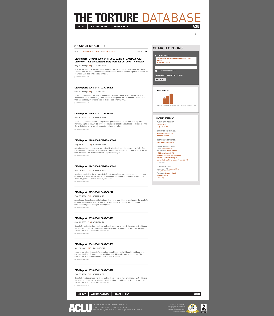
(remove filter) (167, 149)
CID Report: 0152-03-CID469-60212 (93, 192)
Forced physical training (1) (167, 158)
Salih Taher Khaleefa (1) (166, 142)
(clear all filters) (163, 62)
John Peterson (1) (163, 135)
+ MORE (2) (161, 162)
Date (97, 51)
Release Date (109, 51)
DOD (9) (165, 126)
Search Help (121, 26)
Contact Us (123, 304)
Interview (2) (164, 175)
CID (89, 66)
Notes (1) (160, 178)
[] (170, 75)
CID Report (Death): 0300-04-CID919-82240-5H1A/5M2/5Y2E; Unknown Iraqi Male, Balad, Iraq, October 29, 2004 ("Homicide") (110, 60)
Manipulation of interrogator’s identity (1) (172, 160)
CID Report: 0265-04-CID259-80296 (93, 113)
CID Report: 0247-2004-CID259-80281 (95, 166)
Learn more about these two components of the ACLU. (109, 311)
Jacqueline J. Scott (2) (165, 133)
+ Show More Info (81, 77)
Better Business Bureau (204, 308)
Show (140, 52)
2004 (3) (167, 100)
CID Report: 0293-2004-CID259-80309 (95, 140)
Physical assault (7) (166, 153)
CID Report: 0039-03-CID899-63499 (93, 270)
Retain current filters (167, 70)
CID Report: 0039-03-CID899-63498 (93, 218)
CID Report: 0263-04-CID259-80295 (93, 87)
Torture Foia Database (138, 16)
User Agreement (98, 304)
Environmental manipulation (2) (171, 155)
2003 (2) (164, 101)
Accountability (99, 26)
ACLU (166, 26)
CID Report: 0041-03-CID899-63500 (93, 244)
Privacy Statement (111, 304)
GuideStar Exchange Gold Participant (193, 308)
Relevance (88, 51)
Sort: (78, 52)
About (81, 26)
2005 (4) (171, 99)
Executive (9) (162, 124)
